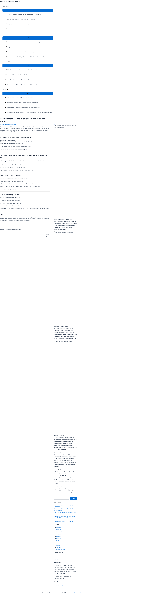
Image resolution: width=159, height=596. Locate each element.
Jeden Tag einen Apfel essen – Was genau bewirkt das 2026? (21, 19)
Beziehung (58, 529)
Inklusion (58, 536)
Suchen (55, 496)
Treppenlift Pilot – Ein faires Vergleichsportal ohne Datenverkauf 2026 (23, 107)
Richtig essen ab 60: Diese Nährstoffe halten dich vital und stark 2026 (23, 47)
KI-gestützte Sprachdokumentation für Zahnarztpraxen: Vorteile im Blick (24, 14)
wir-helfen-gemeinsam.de (10, 1)
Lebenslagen (59, 538)
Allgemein (58, 527)
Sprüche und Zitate (60, 549)
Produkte (58, 540)
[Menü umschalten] (27, 10)
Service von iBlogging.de (60, 585)
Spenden (58, 547)
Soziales (58, 545)
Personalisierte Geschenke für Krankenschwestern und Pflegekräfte (22, 102)
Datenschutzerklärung (59, 559)
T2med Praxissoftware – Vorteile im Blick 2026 (18, 24)
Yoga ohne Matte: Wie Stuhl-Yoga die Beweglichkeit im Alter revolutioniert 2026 (25, 56)
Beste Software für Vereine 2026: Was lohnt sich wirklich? (20, 97)
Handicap (58, 534)
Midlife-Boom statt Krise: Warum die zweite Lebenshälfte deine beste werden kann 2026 (27, 69)
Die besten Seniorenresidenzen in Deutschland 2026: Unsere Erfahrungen (24, 42)
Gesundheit (59, 531)
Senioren (58, 543)
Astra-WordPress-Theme (77, 592)
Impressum (56, 555)
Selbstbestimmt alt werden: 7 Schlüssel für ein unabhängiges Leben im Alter (24, 52)
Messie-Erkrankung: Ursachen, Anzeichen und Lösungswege (21, 79)
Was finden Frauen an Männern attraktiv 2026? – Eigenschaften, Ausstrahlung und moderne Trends (30, 112)
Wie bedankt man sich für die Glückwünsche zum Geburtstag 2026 (22, 84)
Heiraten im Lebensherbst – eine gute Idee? (17, 74)
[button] (8, 6)
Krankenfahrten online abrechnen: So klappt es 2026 (19, 29)
